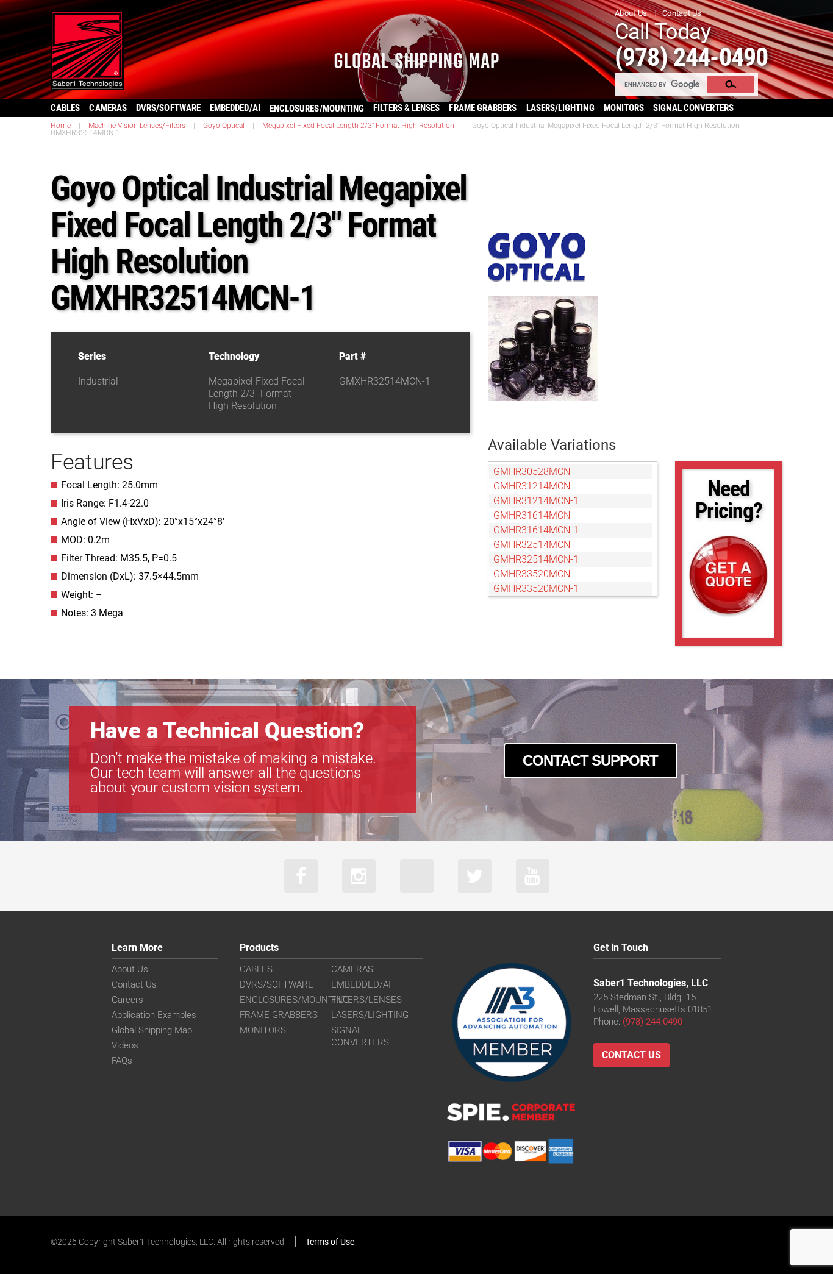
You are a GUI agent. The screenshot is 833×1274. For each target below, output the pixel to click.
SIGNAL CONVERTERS (693, 107)
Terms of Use (330, 1242)
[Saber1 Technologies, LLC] (87, 49)
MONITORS (624, 107)
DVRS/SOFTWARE (168, 107)
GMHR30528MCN (531, 471)
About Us (631, 13)
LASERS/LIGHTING (560, 107)
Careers (127, 999)
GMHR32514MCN (531, 544)
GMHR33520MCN (531, 574)
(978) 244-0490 (691, 57)
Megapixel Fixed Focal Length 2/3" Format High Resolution (358, 125)
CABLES (65, 107)
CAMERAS (108, 107)
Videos (125, 1045)
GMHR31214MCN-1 (536, 501)
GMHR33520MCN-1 (536, 588)
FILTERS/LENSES (366, 999)
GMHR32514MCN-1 (536, 559)
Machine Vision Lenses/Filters (136, 125)
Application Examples (154, 1014)
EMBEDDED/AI (235, 107)
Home (61, 125)
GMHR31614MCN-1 (536, 530)
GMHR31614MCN (531, 515)
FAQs (122, 1060)
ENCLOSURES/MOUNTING (294, 999)
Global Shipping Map (152, 1030)
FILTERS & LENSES (406, 107)
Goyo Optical (224, 125)
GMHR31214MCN (531, 486)
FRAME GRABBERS (483, 107)
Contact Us (682, 13)
